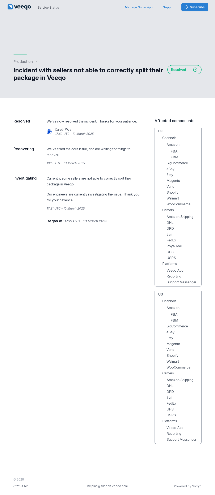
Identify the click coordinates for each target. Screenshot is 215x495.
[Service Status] (19, 7)
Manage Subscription (140, 7)
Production (23, 61)
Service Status (48, 7)
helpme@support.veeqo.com (107, 486)
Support (169, 7)
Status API (21, 486)
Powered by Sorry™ (188, 486)
